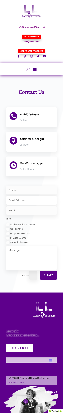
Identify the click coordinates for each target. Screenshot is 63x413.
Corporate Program (31, 51)
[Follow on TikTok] (25, 56)
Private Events (18, 238)
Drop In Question (20, 233)
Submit (48, 275)
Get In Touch (19, 348)
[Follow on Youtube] (44, 56)
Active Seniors (31, 36)
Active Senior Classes (22, 224)
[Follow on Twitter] (38, 56)
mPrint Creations (17, 382)
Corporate (16, 228)
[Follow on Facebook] (18, 56)
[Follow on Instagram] (31, 56)
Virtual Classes (19, 242)
